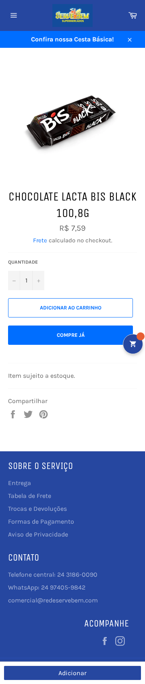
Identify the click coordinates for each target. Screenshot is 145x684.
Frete (40, 240)
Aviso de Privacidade (38, 534)
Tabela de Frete (29, 496)
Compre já (71, 335)
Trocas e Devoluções (37, 508)
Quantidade (23, 262)
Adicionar (72, 673)
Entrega (19, 483)
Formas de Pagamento (41, 521)
